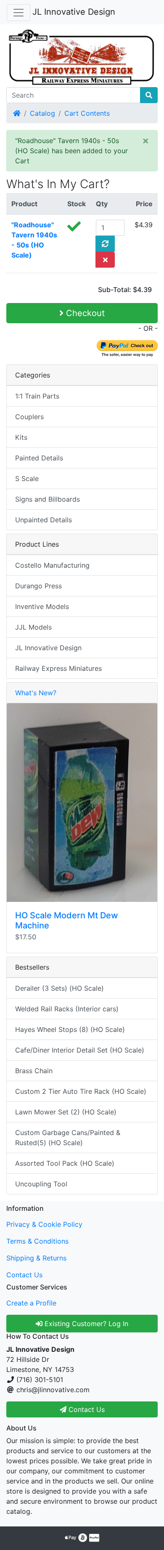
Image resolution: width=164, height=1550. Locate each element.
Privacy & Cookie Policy (44, 1224)
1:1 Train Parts (37, 396)
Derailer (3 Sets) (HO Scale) (59, 988)
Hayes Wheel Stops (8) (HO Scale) (70, 1029)
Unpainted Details (43, 520)
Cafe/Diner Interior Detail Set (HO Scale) (79, 1050)
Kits (21, 437)
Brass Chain (34, 1070)
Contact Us (24, 1275)
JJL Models (33, 627)
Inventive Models (42, 606)
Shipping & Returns (36, 1258)
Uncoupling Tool (41, 1184)
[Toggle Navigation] (18, 12)
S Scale (27, 478)
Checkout (84, 313)
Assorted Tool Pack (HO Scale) (64, 1163)
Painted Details (39, 458)
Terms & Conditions (37, 1241)
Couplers (29, 416)
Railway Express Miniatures (58, 668)
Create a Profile (31, 1303)
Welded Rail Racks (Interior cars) (67, 1009)
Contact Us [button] (85, 1409)
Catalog (42, 113)
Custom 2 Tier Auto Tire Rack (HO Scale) (80, 1091)
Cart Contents (87, 113)
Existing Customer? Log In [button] (85, 1323)
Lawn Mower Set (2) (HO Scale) (65, 1112)
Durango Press (38, 586)
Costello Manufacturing (52, 565)
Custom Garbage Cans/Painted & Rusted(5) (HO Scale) (67, 1137)
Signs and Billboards (47, 499)
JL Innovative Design (73, 12)
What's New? (35, 693)
